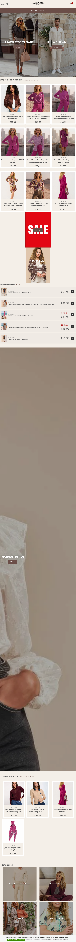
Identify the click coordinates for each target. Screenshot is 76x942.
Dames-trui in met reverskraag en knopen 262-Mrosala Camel (37, 811)
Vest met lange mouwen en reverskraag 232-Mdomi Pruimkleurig (14, 811)
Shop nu (12, 562)
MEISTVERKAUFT (44, 903)
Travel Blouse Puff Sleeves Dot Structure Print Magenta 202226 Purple (38, 118)
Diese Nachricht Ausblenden (16, 940)
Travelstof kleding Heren (10, 868)
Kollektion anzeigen (31, 80)
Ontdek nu (19, 47)
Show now (38, 269)
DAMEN (5, 903)
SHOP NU (38, 230)
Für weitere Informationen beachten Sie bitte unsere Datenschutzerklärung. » (47, 940)
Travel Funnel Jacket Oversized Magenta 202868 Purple (63, 118)
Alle (17, 284)
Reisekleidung (43, 868)
